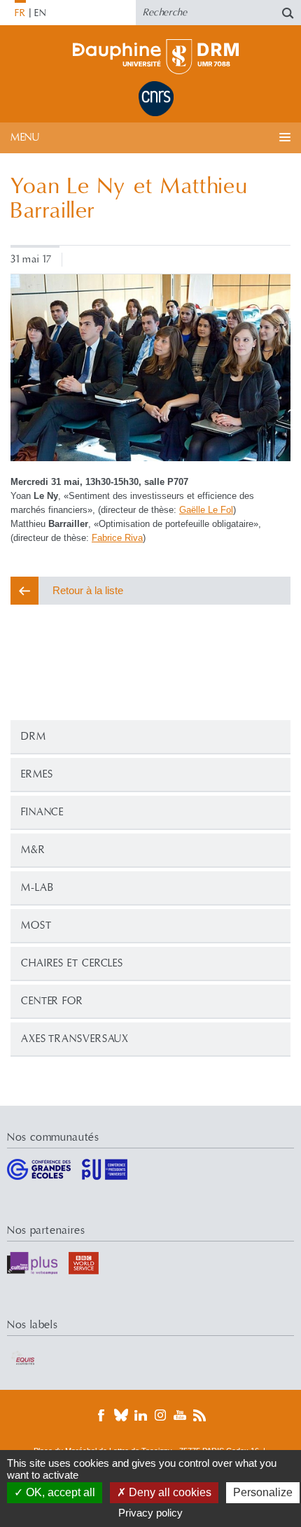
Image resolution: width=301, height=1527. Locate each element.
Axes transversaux (75, 1039)
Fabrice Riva (117, 538)
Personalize (263, 1492)
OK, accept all (59, 1492)
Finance (42, 812)
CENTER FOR (52, 1001)
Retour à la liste (87, 590)
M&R (33, 850)
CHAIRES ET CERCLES (72, 963)
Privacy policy (150, 1513)
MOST (36, 925)
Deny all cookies (168, 1492)
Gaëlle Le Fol (206, 510)
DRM (33, 736)
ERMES (37, 774)
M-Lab (37, 887)
